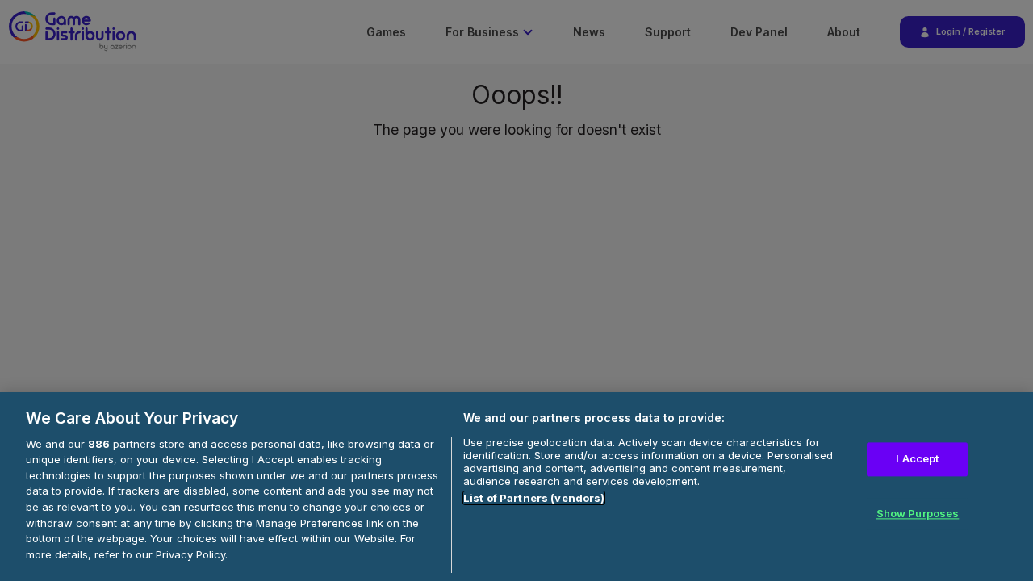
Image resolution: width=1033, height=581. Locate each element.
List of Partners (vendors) (533, 497)
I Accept (917, 458)
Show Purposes (918, 513)
